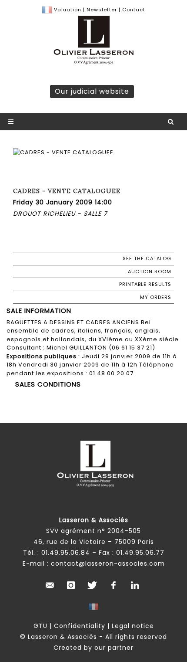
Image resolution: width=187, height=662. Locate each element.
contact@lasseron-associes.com (108, 563)
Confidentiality (79, 625)
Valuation (67, 9)
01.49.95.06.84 (65, 552)
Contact (133, 9)
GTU (40, 625)
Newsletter (101, 9)
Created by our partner (93, 647)
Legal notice (133, 625)
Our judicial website (92, 91)
